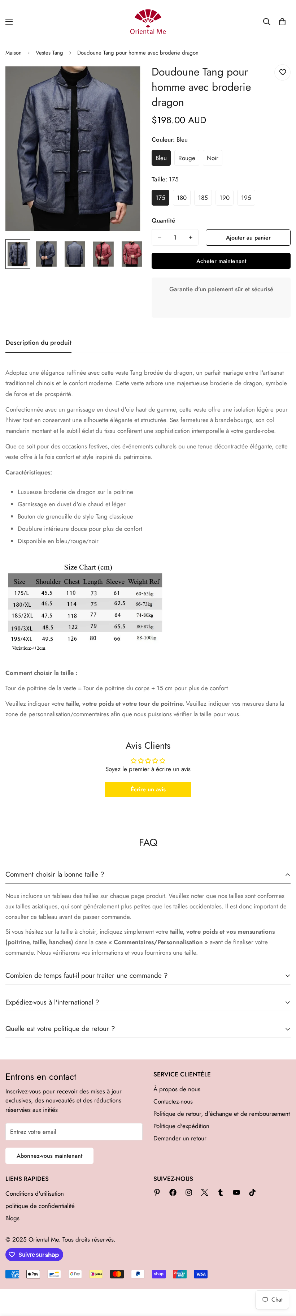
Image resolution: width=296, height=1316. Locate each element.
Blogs (12, 1218)
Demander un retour (179, 1138)
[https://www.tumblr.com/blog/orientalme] (220, 1192)
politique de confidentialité (40, 1205)
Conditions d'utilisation (34, 1193)
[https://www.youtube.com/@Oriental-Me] (236, 1192)
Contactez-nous (173, 1101)
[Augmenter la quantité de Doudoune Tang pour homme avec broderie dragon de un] (190, 237)
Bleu (163, 160)
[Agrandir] (129, 78)
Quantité (163, 220)
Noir (214, 160)
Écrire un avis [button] (148, 789)
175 (162, 199)
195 (248, 199)
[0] (282, 21)
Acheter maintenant (221, 261)
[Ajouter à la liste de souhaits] (282, 72)
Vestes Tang (49, 53)
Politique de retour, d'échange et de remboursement (221, 1113)
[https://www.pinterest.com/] (157, 1192)
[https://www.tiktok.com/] (252, 1192)
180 (184, 199)
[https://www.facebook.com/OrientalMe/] (173, 1192)
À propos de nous (176, 1089)
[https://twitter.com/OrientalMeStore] (204, 1192)
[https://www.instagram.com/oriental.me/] (188, 1192)
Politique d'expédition (181, 1126)
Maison (13, 53)
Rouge (188, 160)
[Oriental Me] (148, 21)
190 (226, 199)
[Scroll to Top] (282, 1276)
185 (205, 199)
